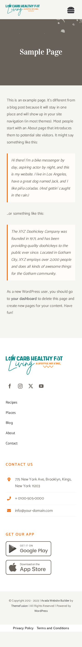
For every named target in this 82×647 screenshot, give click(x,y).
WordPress (41, 611)
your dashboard (24, 299)
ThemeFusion (19, 606)
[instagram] (20, 386)
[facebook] (10, 386)
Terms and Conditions (53, 628)
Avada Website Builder (55, 600)
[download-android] (28, 543)
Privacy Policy (23, 628)
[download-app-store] (28, 562)
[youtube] (41, 386)
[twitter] (31, 386)
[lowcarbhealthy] (23, 5)
